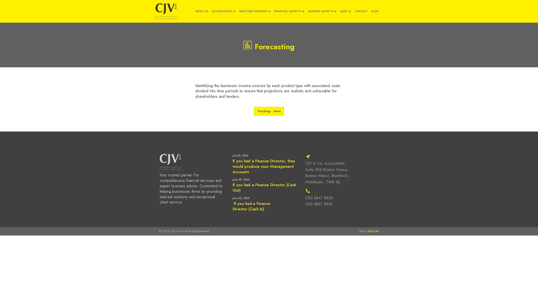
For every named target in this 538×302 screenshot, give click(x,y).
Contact (361, 11)
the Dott (373, 231)
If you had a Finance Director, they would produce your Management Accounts (264, 166)
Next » (244, 217)
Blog (375, 11)
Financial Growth (287, 11)
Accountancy (222, 11)
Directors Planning (253, 11)
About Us (201, 11)
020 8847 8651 (318, 204)
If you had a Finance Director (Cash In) (251, 206)
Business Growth (320, 11)
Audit (344, 11)
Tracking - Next (269, 111)
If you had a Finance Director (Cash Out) (264, 187)
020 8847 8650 (319, 198)
